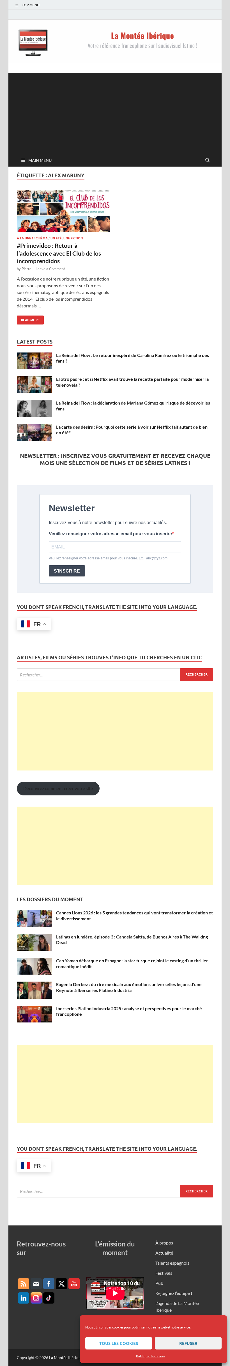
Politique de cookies (150, 1356)
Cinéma (42, 238)
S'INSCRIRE (67, 571)
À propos (164, 1242)
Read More (28, 319)
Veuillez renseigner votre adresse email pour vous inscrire (110, 533)
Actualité (164, 1252)
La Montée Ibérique (66, 1357)
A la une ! (25, 238)
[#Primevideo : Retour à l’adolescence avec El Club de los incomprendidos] (63, 211)
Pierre (26, 269)
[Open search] (207, 160)
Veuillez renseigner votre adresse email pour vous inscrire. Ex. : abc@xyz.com (108, 558)
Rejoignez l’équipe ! (173, 1293)
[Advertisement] (115, 112)
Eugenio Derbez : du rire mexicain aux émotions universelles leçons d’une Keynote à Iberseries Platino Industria (129, 987)
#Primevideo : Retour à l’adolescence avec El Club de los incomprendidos (59, 253)
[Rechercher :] (115, 674)
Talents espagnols (172, 1262)
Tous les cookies (118, 1343)
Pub (159, 1283)
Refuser (188, 1343)
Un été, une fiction (66, 238)
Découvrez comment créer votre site (58, 788)
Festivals (163, 1273)
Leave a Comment (50, 269)
